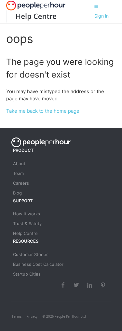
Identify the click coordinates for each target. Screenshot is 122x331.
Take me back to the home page (42, 111)
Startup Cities (27, 274)
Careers (21, 183)
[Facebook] (63, 285)
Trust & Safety (27, 223)
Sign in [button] (101, 16)
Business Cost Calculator (38, 264)
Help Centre (25, 233)
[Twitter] (77, 285)
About (19, 163)
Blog (17, 192)
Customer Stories (30, 254)
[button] (96, 6)
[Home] (31, 16)
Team (18, 173)
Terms (16, 316)
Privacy (32, 316)
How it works (26, 213)
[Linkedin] (90, 285)
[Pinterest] (103, 285)
